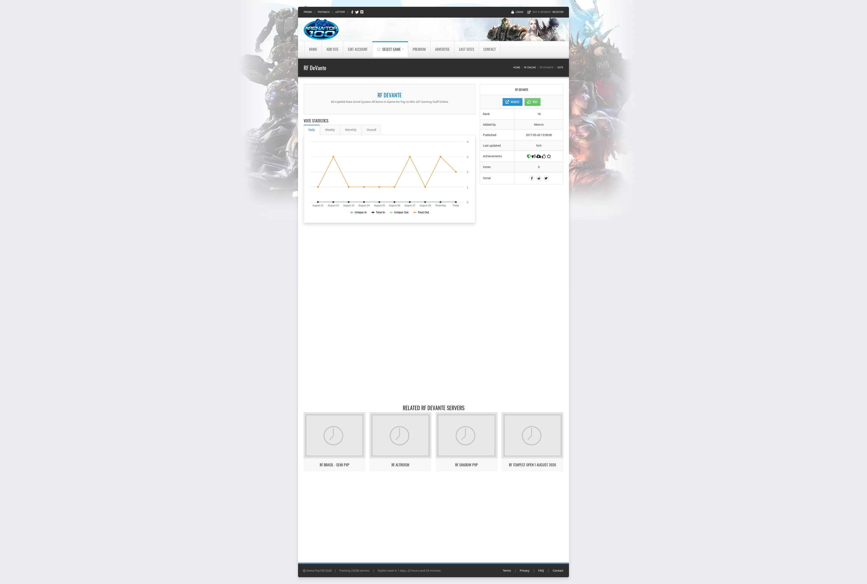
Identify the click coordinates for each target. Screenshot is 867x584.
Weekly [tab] (330, 130)
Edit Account (358, 49)
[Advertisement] (521, 256)
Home (313, 49)
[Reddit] (539, 178)
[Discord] (362, 12)
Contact (489, 49)
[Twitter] (357, 12)
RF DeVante (390, 95)
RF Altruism (400, 465)
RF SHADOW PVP (466, 465)
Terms (507, 570)
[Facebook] (352, 12)
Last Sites (466, 49)
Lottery (340, 12)
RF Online (530, 67)
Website (515, 102)
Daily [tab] (311, 130)
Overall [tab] (371, 130)
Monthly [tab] (351, 130)
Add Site (332, 49)
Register (557, 12)
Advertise (442, 49)
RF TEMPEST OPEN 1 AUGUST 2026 (532, 465)
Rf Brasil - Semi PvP (334, 465)
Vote (560, 67)
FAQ (541, 570)
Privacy (524, 570)
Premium (419, 49)
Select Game (391, 49)
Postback (324, 12)
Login (519, 12)
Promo (308, 12)
